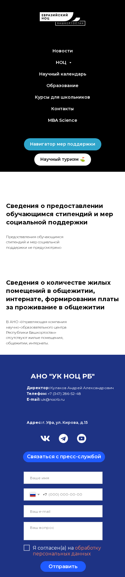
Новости (62, 51)
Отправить (63, 566)
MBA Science (62, 120)
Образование (62, 85)
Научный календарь (62, 74)
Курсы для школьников (62, 97)
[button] (64, 457)
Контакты (62, 108)
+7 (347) (55, 393)
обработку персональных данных (67, 551)
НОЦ (62, 62)
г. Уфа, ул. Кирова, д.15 (57, 422)
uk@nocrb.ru (53, 399)
